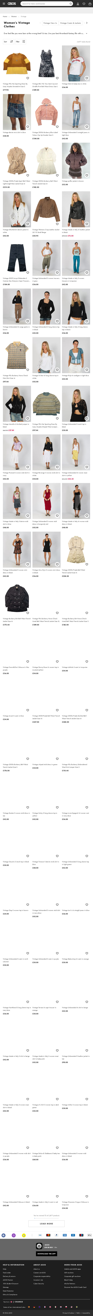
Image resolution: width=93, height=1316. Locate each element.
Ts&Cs (78, 1313)
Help (4, 1269)
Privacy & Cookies (68, 1313)
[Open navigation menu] (4, 3)
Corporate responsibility (42, 1276)
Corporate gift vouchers (72, 1276)
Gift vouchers (69, 1273)
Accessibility (86, 1313)
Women (14, 16)
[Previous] (40, 23)
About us (37, 1269)
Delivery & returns (9, 1276)
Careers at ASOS (40, 1273)
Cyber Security (39, 1283)
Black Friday (68, 1280)
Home (5, 16)
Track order (7, 1273)
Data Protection (8, 1291)
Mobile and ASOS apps (72, 1269)
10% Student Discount (10, 1283)
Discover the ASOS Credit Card (75, 1287)
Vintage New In (50, 23)
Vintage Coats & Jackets (70, 23)
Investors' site (38, 1280)
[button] (29, 1307)
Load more (46, 1223)
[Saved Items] (84, 3)
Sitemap (6, 1287)
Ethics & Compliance (10, 1294)
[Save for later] (28, 78)
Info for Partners (69, 1283)
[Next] (87, 23)
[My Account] (78, 3)
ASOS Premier (8, 1280)
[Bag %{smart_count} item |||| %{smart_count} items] (90, 3)
